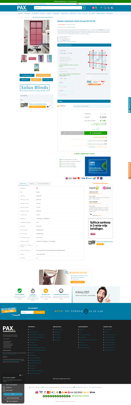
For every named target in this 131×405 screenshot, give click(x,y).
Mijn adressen (58, 332)
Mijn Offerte (57, 339)
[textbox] (58, 7)
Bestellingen (57, 334)
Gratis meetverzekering (85, 334)
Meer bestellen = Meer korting (36, 334)
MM (61, 78)
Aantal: (93, 129)
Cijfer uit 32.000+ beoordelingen (88, 4)
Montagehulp (83, 337)
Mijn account (111, 4)
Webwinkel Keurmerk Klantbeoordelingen (12, 360)
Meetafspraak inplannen (35, 363)
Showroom (25, 79)
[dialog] (13, 388)
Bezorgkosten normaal (99, 123)
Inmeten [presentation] (32, 183)
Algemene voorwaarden (35, 373)
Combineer (92, 147)
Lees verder (9, 381)
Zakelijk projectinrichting (35, 360)
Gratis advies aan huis (110, 334)
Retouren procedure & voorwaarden (88, 339)
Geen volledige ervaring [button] (13, 398)
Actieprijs (87, 117)
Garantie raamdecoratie (35, 357)
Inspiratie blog (108, 329)
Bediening (62, 106)
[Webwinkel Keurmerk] (93, 8)
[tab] (23, 183)
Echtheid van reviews (84, 347)
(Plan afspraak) (73, 1)
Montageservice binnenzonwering (37, 347)
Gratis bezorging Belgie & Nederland (37, 350)
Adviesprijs (88, 114)
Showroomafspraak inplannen (36, 337)
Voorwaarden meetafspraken (36, 370)
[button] (13, 401)
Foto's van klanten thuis (40, 4)
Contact (31, 329)
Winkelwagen (108, 7)
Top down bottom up (109, 347)
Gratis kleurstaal (28, 75)
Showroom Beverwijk (109, 337)
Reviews (37, 79)
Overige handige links (110, 350)
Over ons (31, 352)
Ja (89, 77)
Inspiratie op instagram (110, 342)
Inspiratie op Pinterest (110, 345)
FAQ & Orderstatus (21, 4)
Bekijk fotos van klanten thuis (9, 354)
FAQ (80, 332)
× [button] (22, 375)
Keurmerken (32, 342)
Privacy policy (32, 365)
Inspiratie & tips (102, 4)
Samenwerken (32, 355)
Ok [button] (13, 394)
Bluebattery (32, 368)
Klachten (82, 342)
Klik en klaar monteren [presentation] (43, 183)
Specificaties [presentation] (23, 183)
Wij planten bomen (33, 345)
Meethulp (82, 329)
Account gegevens (59, 329)
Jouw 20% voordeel (90, 120)
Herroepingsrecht (84, 345)
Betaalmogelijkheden (34, 339)
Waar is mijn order (33, 332)
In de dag (69, 53)
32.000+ (93, 387)
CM (65, 78)
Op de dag (62, 53)
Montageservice (48, 79)
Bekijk (74, 166)
